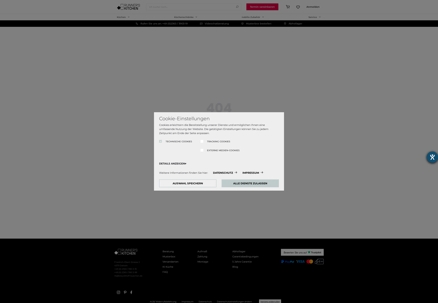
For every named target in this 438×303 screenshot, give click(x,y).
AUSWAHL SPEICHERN (188, 183)
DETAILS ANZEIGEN (172, 163)
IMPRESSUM (250, 172)
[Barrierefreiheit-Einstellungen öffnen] (432, 157)
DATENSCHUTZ (223, 172)
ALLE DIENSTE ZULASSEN (250, 183)
